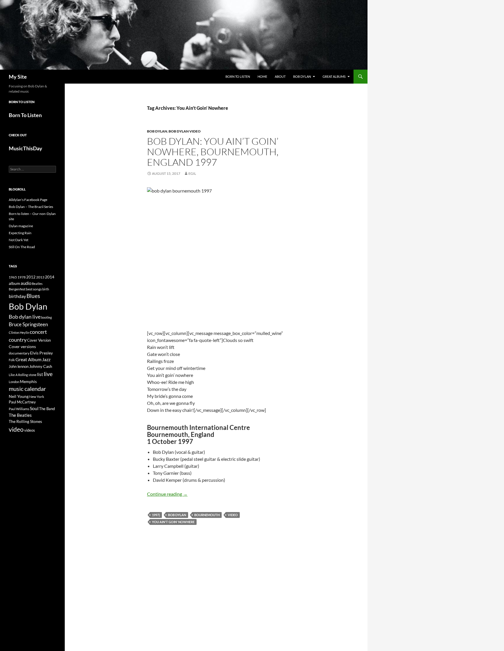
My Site (18, 76)
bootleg (46, 317)
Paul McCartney (22, 402)
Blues (33, 296)
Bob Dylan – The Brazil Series (31, 206)
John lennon (19, 366)
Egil (192, 173)
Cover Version (39, 340)
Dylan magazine (21, 226)
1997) (156, 515)
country (18, 340)
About (280, 76)
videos (29, 430)
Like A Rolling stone (22, 375)
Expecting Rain (20, 233)
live (48, 373)
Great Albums (334, 76)
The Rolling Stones (25, 421)
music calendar (27, 388)
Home (262, 76)
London (14, 382)
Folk (12, 360)
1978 (22, 277)
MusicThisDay (25, 148)
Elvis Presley (41, 352)
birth (45, 289)
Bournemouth (207, 515)
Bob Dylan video (185, 131)
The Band (47, 408)
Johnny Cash (40, 366)
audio (26, 283)
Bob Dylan (302, 76)
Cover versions (22, 346)
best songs (34, 289)
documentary (19, 353)
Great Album (28, 359)
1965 (13, 277)
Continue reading (167, 494)
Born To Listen (237, 76)
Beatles (37, 283)
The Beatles (20, 415)
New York (36, 396)
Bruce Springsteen (28, 324)
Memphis (28, 381)
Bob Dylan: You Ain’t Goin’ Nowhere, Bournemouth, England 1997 (213, 151)
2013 (40, 277)
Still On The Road (22, 247)
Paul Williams (19, 409)
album (14, 283)
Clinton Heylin (19, 332)
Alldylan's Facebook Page (28, 199)
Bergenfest (17, 289)
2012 (31, 277)
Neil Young (19, 396)
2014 (49, 276)
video (233, 515)
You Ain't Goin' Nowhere (173, 522)
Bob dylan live (25, 316)
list (40, 374)
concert (38, 332)
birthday (17, 296)
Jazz (46, 359)
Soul (34, 408)
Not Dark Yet (18, 240)
